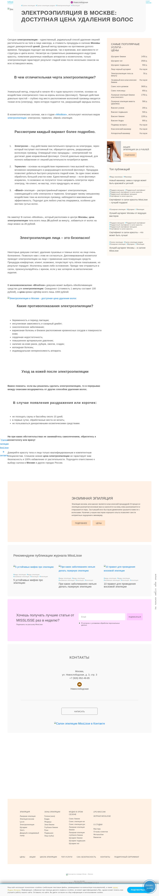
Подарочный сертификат (135, 190)
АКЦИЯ (136, 148)
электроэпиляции (17, 118)
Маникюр (127, 177)
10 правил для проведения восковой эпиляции (120, 585)
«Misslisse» (61, 114)
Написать (79, 712)
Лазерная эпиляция (28, 816)
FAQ (155, 608)
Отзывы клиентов (100, 832)
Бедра (46, 819)
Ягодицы (47, 822)
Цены (99, 523)
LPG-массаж (99, 812)
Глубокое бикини (51, 827)
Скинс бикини (74, 819)
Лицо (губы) (49, 836)
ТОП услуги (66, 857)
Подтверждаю (139, 890)
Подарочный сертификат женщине (123, 194)
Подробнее (130, 155)
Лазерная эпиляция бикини (77, 828)
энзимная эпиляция (21, 576)
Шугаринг (131, 209)
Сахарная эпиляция (117, 209)
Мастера (96, 829)
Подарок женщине (116, 190)
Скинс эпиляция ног (77, 821)
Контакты (155, 601)
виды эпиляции (19, 574)
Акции (155, 584)
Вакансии (97, 837)
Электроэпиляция (63, 5)
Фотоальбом (98, 834)
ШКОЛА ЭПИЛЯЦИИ (48, 857)
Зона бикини (49, 825)
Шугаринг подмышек (77, 841)
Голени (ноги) (49, 816)
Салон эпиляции (28, 5)
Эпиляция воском (27, 819)
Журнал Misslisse (102, 816)
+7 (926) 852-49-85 (79, 678)
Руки (46, 830)
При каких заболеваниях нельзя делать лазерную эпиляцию (77, 585)
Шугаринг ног (74, 843)
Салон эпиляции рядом (45, 5)
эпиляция (34, 576)
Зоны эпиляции (52, 812)
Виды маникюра (116, 177)
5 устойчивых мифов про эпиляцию (28, 581)
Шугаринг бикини (75, 838)
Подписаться (135, 617)
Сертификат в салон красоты (120, 196)
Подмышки (48, 833)
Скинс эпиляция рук (77, 824)
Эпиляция (140, 209)
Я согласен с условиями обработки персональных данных (100, 624)
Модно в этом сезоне (76, 813)
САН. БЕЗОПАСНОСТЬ (86, 857)
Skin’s (22, 830)
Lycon (22, 822)
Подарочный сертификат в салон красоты (125, 192)
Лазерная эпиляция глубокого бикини (77, 833)
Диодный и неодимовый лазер (29, 834)
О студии (155, 592)
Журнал (155, 577)
